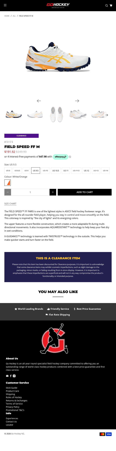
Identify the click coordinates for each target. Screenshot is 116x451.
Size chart (10, 203)
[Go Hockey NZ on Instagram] (14, 376)
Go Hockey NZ (17, 433)
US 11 (65, 170)
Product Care (12, 391)
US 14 (105, 170)
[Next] (77, 101)
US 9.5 (35, 170)
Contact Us (11, 421)
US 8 (8, 170)
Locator (9, 424)
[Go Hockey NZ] (58, 5)
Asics (9, 141)
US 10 (45, 170)
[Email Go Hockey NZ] (7, 376)
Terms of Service (14, 403)
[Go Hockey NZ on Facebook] (10, 376)
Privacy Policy (12, 406)
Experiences (12, 418)
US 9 (26, 170)
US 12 (86, 170)
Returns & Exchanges (16, 400)
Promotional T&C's (15, 410)
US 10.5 (55, 170)
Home (6, 16)
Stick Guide (11, 387)
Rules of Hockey (14, 397)
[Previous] (39, 101)
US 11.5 (76, 170)
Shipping (10, 394)
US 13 (95, 170)
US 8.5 (17, 170)
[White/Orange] (7, 182)
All (14, 16)
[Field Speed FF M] (58, 58)
